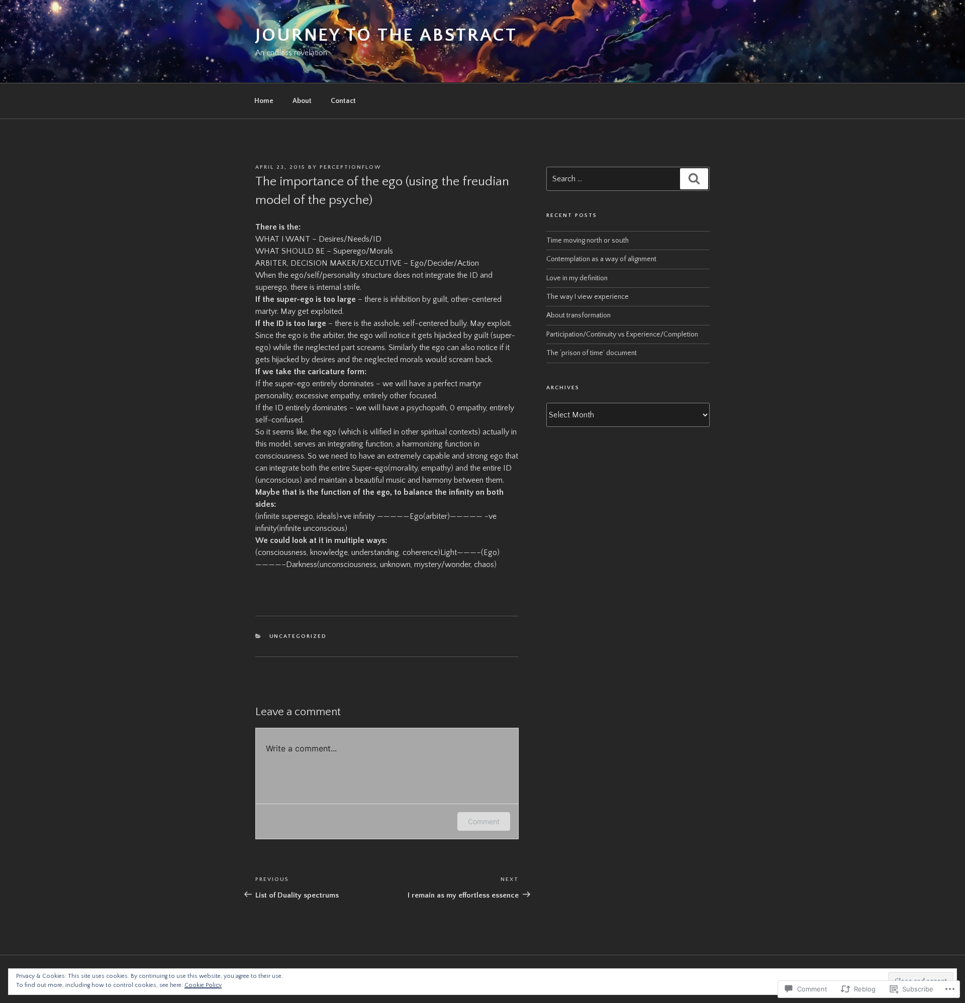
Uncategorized (298, 636)
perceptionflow (350, 167)
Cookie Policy (203, 985)
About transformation (578, 315)
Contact (343, 101)
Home (263, 101)
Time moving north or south (587, 241)
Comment (484, 821)
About (302, 101)
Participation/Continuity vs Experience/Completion (622, 334)
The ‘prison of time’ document (591, 353)
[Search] (694, 178)
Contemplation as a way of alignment (601, 259)
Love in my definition (577, 278)
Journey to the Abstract (386, 35)
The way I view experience (587, 297)
